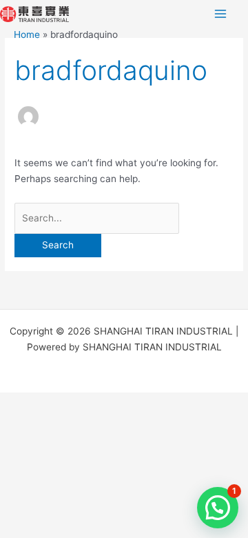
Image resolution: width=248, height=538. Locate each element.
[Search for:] (96, 217)
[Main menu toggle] (221, 14)
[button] (217, 507)
